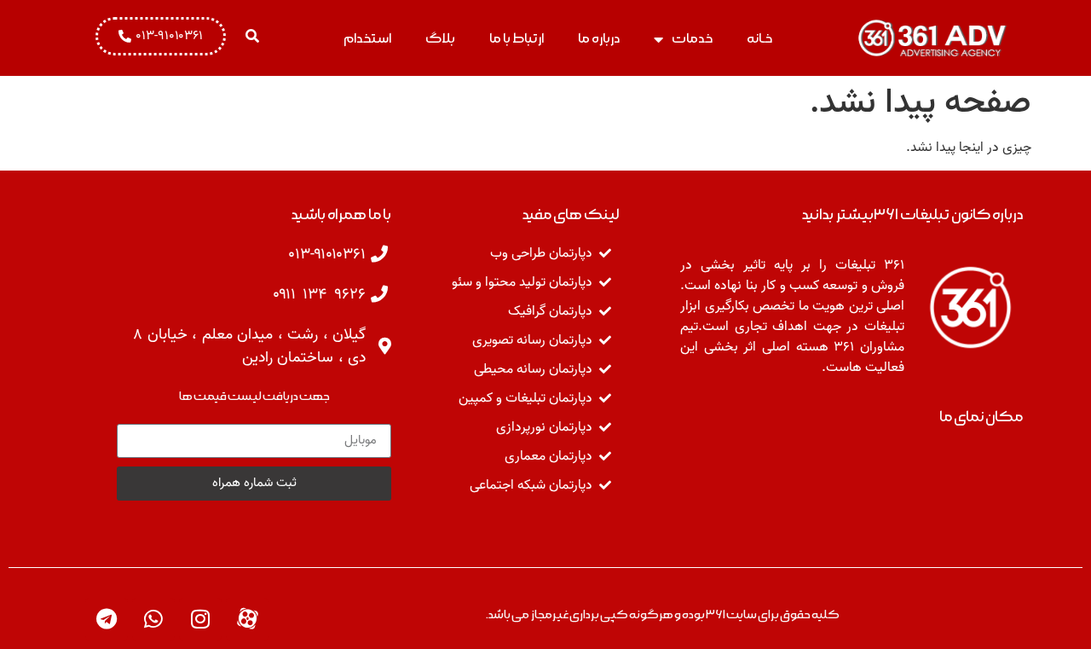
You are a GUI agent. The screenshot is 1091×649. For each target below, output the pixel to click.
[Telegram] (106, 619)
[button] (252, 36)
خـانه (759, 39)
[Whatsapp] (153, 619)
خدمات (692, 39)
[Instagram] (200, 619)
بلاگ (440, 39)
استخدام (367, 39)
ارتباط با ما (516, 39)
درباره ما (599, 39)
